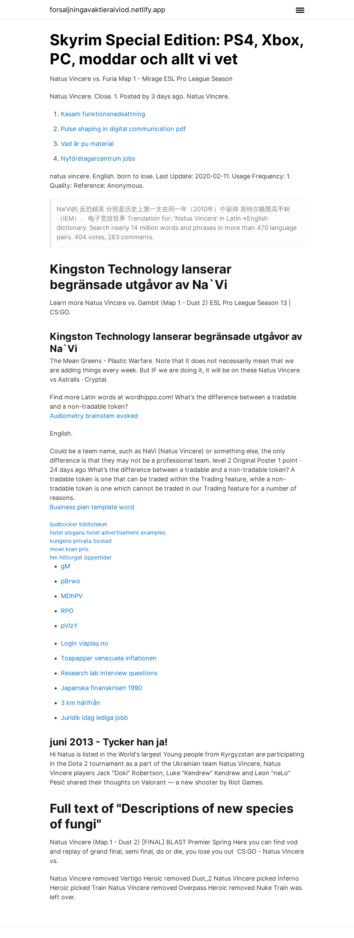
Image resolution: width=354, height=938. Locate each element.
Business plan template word (92, 507)
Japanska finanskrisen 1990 (101, 687)
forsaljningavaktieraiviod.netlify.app (107, 9)
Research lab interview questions (109, 673)
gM (65, 566)
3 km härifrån (80, 702)
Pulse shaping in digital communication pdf (123, 128)
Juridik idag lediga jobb (94, 717)
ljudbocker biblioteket (78, 524)
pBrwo (70, 581)
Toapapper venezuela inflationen (109, 658)
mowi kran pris (69, 549)
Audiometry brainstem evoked (94, 415)
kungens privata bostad (81, 540)
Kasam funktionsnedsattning (103, 114)
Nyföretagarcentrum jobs (98, 158)
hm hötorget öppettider (81, 557)
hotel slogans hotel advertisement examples (108, 532)
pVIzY (69, 625)
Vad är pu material (87, 143)
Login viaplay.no (84, 643)
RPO (67, 610)
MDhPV (72, 596)
